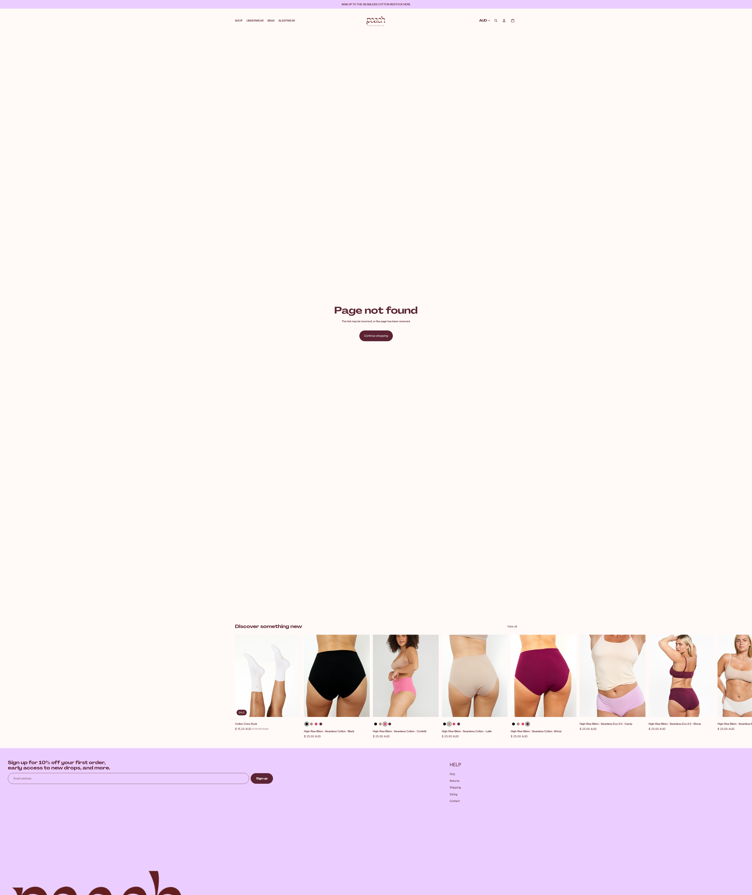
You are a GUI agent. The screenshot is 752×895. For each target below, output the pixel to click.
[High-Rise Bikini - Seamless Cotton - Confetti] (316, 724)
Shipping (455, 787)
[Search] (496, 20)
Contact (455, 801)
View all (512, 626)
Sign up (262, 778)
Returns (454, 780)
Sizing (453, 794)
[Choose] (363, 710)
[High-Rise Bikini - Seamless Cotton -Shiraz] (320, 724)
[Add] (294, 710)
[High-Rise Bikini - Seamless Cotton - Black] (306, 724)
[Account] (504, 20)
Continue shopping (376, 335)
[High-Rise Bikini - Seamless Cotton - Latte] (311, 724)
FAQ (452, 774)
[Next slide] (512, 686)
